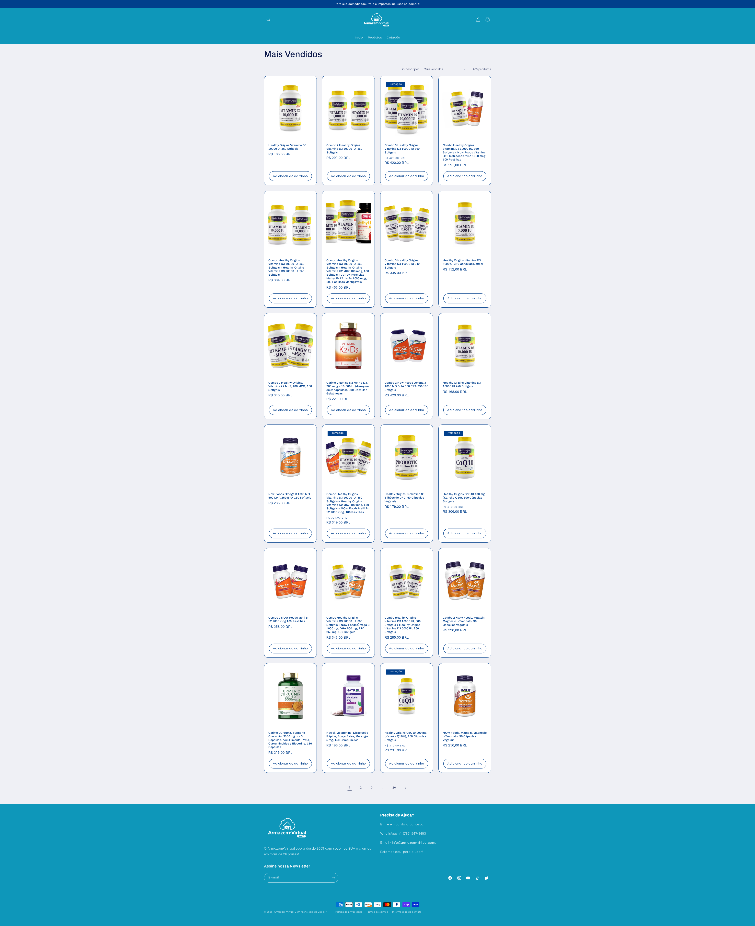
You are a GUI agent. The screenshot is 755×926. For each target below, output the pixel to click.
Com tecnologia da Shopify (311, 912)
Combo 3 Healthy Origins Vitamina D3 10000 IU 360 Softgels (402, 149)
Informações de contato (406, 912)
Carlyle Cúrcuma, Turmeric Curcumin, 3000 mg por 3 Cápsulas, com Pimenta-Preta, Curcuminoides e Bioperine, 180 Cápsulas (290, 740)
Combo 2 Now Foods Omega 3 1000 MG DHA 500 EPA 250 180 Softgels (406, 386)
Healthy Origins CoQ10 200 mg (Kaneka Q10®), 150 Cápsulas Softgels (405, 736)
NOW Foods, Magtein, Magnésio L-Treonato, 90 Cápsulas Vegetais (465, 736)
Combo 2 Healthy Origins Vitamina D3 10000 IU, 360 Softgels (344, 149)
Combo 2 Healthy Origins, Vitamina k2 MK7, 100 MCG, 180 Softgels (290, 386)
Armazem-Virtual (284, 912)
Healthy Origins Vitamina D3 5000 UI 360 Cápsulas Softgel (463, 262)
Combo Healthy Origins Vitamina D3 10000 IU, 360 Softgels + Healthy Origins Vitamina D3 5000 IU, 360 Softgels (403, 625)
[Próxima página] (405, 787)
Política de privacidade (348, 912)
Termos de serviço (377, 912)
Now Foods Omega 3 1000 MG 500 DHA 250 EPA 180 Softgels (289, 495)
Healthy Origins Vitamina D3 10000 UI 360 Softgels (287, 147)
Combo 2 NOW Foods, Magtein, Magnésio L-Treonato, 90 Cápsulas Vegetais (464, 621)
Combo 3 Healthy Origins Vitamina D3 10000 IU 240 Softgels (402, 264)
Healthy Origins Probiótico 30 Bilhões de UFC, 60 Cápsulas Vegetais (404, 497)
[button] (268, 19)
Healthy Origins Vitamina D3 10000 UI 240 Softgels (462, 384)
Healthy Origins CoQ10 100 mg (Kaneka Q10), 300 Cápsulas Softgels (464, 497)
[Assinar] (333, 877)
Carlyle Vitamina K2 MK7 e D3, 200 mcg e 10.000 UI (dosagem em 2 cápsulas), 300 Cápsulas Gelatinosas (347, 388)
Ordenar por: (411, 69)
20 (394, 787)
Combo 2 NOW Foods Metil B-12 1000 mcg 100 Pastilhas (288, 619)
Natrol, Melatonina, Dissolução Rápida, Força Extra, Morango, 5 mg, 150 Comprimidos (347, 736)
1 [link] (350, 787)
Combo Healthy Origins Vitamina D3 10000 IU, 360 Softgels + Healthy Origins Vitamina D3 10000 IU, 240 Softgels (286, 267)
